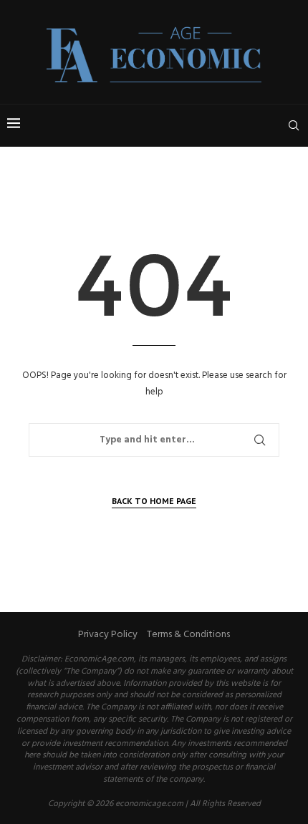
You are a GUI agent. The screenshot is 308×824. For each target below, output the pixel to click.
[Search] (294, 125)
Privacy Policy (108, 634)
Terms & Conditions (188, 634)
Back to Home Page (154, 500)
